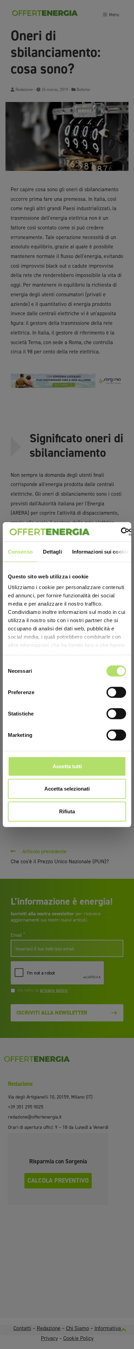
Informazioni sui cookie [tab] (100, 551)
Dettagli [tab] (52, 551)
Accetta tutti (67, 766)
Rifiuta (67, 811)
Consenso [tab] (20, 551)
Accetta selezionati (67, 789)
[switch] (116, 692)
